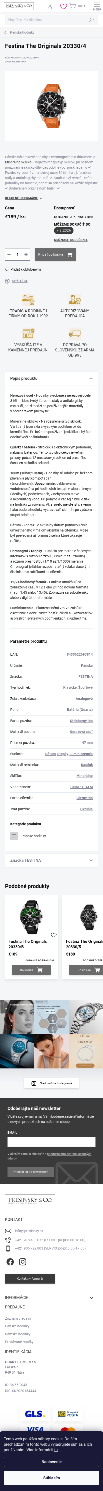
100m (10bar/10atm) (26, 473)
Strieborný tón (81, 721)
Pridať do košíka (50, 254)
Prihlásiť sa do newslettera (30, 1172)
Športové (85, 687)
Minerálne (84, 776)
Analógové (84, 699)
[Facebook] (9, 1260)
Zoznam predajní (18, 1318)
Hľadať (91, 20)
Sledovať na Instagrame (56, 1083)
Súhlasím (51, 1478)
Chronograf (19, 551)
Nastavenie (52, 1461)
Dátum (15, 525)
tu (56, 1449)
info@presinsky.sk (29, 1231)
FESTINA (85, 676)
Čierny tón (84, 798)
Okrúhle (86, 809)
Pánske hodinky (34, 836)
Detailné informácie (21, 198)
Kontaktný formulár (30, 1278)
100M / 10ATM (81, 787)
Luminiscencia (22, 608)
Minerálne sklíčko (18, 162)
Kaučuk (87, 765)
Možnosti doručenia (71, 240)
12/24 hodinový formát (28, 582)
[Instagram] (22, 1260)
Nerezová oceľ (21, 395)
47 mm (87, 743)
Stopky (62, 754)
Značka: (15, 61)
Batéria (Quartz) (80, 710)
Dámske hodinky (17, 1334)
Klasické (70, 687)
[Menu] (96, 6)
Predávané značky (19, 1342)
